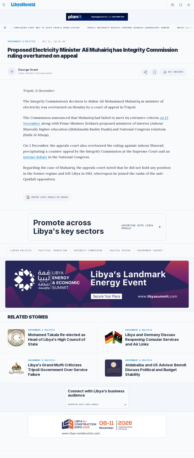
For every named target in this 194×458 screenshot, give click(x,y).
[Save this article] (154, 72)
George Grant (28, 69)
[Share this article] (145, 72)
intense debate (35, 157)
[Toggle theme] (188, 5)
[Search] (181, 5)
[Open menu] (4, 5)
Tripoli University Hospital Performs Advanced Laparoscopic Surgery (118, 27)
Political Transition (52, 250)
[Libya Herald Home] (23, 5)
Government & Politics (21, 41)
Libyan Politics (21, 250)
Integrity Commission (88, 250)
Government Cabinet (150, 250)
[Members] (172, 5)
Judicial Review (120, 250)
